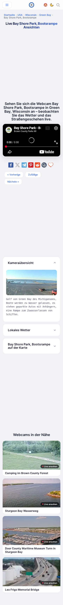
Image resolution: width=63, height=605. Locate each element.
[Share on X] (17, 165)
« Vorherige (13, 174)
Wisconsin (31, 15)
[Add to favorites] (50, 165)
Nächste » (13, 181)
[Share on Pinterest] (30, 165)
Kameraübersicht (21, 263)
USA (20, 15)
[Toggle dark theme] (52, 5)
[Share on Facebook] (10, 165)
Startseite (9, 15)
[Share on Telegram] (24, 165)
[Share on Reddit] (37, 165)
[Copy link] (44, 165)
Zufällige (33, 174)
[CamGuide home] (31, 5)
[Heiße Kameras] (45, 4)
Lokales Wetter (19, 330)
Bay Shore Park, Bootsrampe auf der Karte (29, 345)
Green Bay (45, 15)
